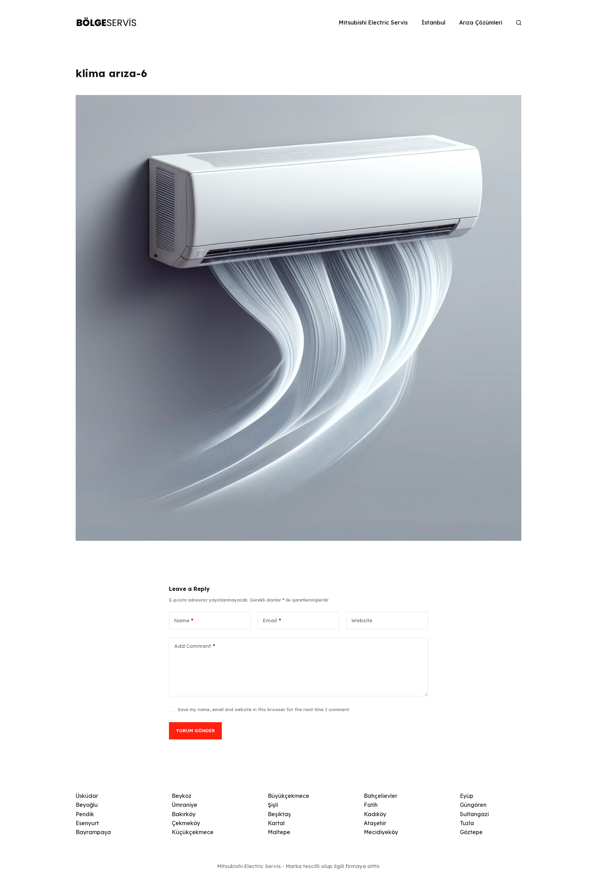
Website (361, 620)
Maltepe (279, 832)
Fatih (371, 804)
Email (272, 620)
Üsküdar (87, 795)
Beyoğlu (87, 804)
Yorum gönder (195, 730)
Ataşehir (375, 823)
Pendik (85, 814)
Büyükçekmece (288, 795)
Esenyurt (87, 823)
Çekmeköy (186, 823)
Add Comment (194, 646)
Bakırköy (184, 814)
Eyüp (466, 795)
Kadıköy (375, 814)
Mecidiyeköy (381, 832)
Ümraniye (184, 804)
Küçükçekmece (193, 832)
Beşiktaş (279, 814)
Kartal (276, 823)
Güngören (473, 804)
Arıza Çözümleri (480, 22)
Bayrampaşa (93, 832)
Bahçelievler (380, 795)
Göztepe (471, 832)
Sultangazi (474, 814)
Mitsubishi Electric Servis (373, 22)
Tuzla (467, 823)
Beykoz (181, 795)
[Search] (518, 22)
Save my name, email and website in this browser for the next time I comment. (264, 709)
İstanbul (433, 22)
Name (183, 620)
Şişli (273, 804)
